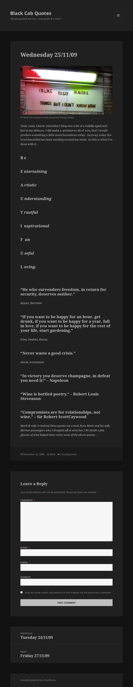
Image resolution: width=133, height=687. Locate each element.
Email (25, 562)
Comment (27, 500)
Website (25, 577)
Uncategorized (68, 454)
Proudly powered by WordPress (37, 680)
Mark (52, 454)
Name (25, 547)
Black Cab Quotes (30, 13)
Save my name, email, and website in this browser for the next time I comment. (68, 592)
